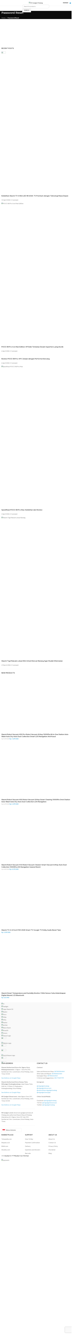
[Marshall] (36, 1034)
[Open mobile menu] (2, 3)
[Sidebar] (2, 1163)
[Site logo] (36, 3)
